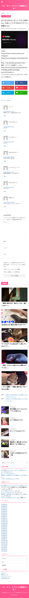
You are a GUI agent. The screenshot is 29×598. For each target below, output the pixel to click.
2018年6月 (4, 530)
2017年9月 (4, 545)
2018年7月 (4, 528)
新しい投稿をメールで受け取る (12, 272)
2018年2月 (4, 537)
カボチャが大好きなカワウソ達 (9, 478)
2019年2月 (4, 516)
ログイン (3, 573)
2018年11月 (4, 521)
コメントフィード (6, 576)
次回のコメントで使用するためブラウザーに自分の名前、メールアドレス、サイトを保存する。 (14, 264)
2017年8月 (4, 547)
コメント (5, 222)
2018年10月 (4, 523)
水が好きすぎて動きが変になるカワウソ (14, 324)
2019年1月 (4, 518)
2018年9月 (4, 525)
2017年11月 (4, 542)
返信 (5, 115)
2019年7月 (4, 508)
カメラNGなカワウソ (16, 420)
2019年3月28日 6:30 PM (8, 172)
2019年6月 (4, 509)
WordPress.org (5, 578)
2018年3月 (4, 535)
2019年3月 (4, 515)
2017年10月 (4, 544)
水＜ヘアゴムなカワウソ (17, 431)
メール (5, 247)
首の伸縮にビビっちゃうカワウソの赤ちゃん (13, 470)
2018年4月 (4, 533)
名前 (4, 241)
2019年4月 (4, 513)
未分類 (8, 100)
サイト (5, 254)
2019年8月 (4, 506)
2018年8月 (4, 527)
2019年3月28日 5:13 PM (8, 111)
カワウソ (5, 100)
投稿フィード (5, 574)
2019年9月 (4, 504)
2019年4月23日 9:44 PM (8, 202)
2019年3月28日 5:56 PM (8, 157)
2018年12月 (4, 520)
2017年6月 (4, 551)
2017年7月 (4, 549)
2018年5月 (4, 532)
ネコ (3, 562)
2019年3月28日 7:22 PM (8, 187)
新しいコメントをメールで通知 (12, 269)
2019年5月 (4, 511)
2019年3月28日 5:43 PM (8, 126)
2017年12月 (4, 540)
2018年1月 (4, 539)
